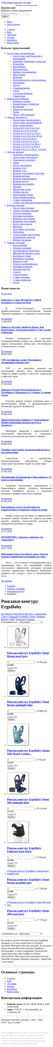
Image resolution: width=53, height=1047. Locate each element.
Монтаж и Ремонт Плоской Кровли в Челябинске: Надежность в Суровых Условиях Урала (26, 392)
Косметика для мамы (23, 258)
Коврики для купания (24, 218)
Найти (5, 16)
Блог (9, 32)
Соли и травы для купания (26, 234)
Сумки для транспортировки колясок (31, 202)
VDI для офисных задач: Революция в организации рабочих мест (21, 361)
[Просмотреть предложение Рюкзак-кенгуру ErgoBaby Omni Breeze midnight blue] (18, 696)
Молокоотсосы (20, 69)
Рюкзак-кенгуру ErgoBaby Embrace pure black (24, 850)
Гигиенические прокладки (26, 250)
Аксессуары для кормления (20, 53)
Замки (16, 162)
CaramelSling (40, 614)
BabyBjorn (19, 614)
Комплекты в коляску (24, 184)
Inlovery (5, 619)
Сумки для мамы (21, 277)
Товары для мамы (16, 242)
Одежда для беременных (25, 264)
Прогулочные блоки (23, 194)
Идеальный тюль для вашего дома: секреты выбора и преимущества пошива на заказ (24, 555)
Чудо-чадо (20, 619)
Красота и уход (20, 261)
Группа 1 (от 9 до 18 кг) (25, 138)
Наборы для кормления (24, 72)
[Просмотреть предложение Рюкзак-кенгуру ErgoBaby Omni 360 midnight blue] (18, 793)
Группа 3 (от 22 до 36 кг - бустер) (29, 149)
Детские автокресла (17, 117)
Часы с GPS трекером (24, 114)
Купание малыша (15, 205)
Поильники (19, 82)
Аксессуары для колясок (25, 157)
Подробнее (6, 318)
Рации (16, 112)
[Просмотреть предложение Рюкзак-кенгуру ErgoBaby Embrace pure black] (18, 842)
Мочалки (17, 226)
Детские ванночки (22, 213)
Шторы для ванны (22, 240)
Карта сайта (13, 42)
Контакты (12, 40)
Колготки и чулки (22, 256)
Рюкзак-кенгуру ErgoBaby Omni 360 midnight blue (28, 801)
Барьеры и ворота (22, 101)
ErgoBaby (23, 616)
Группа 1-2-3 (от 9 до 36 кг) (26, 144)
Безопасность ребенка (18, 98)
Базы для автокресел (23, 125)
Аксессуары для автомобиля (27, 122)
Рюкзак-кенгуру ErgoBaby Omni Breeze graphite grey (28, 881)
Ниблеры (17, 77)
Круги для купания (22, 224)
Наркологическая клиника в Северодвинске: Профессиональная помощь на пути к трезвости (25, 422)
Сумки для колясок (22, 200)
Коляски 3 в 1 (20, 170)
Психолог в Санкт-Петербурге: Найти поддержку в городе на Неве (21, 301)
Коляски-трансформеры (25, 178)
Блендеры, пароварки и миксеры (29, 61)
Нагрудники (19, 74)
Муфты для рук (20, 192)
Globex (32, 616)
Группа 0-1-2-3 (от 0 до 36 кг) (27, 136)
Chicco (4, 616)
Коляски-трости (21, 181)
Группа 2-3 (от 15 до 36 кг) (26, 146)
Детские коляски (15, 152)
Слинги (17, 272)
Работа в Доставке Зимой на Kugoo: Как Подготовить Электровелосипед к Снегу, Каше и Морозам (26, 330)
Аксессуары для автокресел (27, 120)
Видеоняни (18, 106)
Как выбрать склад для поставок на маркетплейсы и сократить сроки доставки (24, 508)
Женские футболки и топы (26, 253)
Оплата (10, 37)
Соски (16, 90)
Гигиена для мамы (22, 248)
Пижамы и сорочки (23, 266)
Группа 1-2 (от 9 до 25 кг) (26, 141)
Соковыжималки (21, 88)
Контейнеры (19, 66)
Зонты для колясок (22, 165)
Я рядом (30, 619)
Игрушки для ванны (23, 216)
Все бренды (7, 614)
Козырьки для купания (24, 221)
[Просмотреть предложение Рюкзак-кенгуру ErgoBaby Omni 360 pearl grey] (29, 905)
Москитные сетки (22, 189)
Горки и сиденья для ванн (26, 210)
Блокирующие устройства (26, 104)
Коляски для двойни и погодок (28, 173)
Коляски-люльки (21, 176)
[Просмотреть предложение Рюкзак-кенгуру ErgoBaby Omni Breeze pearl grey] (18, 647)
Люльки (17, 186)
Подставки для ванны (24, 229)
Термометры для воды (24, 237)
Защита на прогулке (23, 109)
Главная (11, 29)
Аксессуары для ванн (23, 208)
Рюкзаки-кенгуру (21, 269)
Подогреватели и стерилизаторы (29, 80)
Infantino (41, 616)
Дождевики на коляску (24, 160)
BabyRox (28, 614)
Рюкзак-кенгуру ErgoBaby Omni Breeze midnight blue (28, 703)
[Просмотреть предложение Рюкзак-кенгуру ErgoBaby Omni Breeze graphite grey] (29, 873)
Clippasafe (13, 616)
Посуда (16, 85)
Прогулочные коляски (24, 197)
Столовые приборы (23, 93)
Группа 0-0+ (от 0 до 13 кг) (26, 128)
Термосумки (19, 96)
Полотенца (18, 232)
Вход (9, 21)
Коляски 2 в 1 (20, 168)
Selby (12, 619)
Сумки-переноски (22, 280)
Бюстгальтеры (20, 245)
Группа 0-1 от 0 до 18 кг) (25, 130)
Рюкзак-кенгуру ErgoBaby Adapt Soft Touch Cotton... (28, 752)
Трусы (16, 282)
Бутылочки (18, 64)
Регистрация (13, 24)
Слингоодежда (20, 274)
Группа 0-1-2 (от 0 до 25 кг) (26, 133)
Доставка (11, 34)
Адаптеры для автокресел (26, 154)
